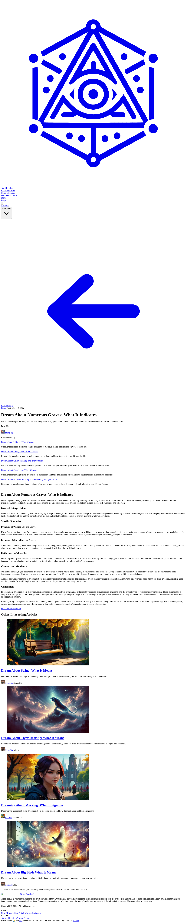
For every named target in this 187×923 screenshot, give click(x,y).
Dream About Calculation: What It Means (19, 470)
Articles (22, 913)
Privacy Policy (23, 918)
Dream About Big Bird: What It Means (28, 872)
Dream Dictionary (33, 913)
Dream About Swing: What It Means (26, 670)
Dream (4, 408)
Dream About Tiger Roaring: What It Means (32, 738)
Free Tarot (5, 608)
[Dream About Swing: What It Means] (93, 642)
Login (3, 200)
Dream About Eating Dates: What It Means (19, 451)
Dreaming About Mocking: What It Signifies (32, 805)
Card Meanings (7, 913)
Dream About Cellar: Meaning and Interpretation (22, 461)
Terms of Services (9, 918)
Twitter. (76, 920)
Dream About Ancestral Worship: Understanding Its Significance (29, 479)
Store (16, 913)
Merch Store (15, 608)
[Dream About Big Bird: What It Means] (93, 844)
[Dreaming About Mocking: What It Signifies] (93, 777)
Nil (20, 920)
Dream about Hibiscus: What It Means (17, 442)
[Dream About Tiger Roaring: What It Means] (93, 709)
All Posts (5, 205)
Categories (6, 208)
